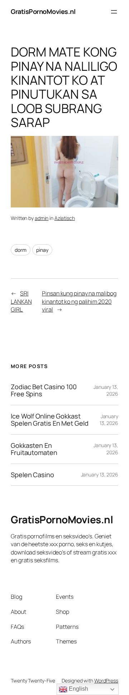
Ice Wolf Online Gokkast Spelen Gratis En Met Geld (50, 419)
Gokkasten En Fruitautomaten (34, 449)
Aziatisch (64, 218)
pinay (42, 249)
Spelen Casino (32, 474)
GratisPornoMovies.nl (43, 11)
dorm (21, 249)
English (77, 689)
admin (42, 218)
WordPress (106, 680)
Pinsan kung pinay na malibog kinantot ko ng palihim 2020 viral (79, 301)
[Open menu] (114, 12)
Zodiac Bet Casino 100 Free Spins (44, 390)
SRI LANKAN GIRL (21, 301)
